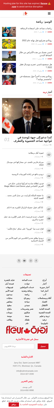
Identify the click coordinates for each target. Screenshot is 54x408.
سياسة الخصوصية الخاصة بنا (31, 404)
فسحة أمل (9, 284)
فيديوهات (9, 287)
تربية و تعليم (45, 316)
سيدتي (27, 305)
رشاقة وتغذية (27, 291)
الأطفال (45, 305)
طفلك (27, 320)
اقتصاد (44, 302)
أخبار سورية (44, 287)
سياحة (27, 302)
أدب (44, 294)
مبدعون (9, 294)
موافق (13, 404)
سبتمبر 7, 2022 (37, 59)
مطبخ (9, 305)
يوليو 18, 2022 (37, 71)
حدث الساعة (27, 280)
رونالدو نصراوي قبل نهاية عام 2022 (37, 40)
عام (27, 323)
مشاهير (9, 302)
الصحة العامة (44, 309)
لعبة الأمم (9, 291)
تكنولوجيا (44, 323)
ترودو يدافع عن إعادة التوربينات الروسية (28, 174)
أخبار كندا (44, 291)
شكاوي (27, 312)
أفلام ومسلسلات (44, 298)
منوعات (9, 312)
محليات (9, 298)
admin (49, 32)
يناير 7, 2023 (38, 32)
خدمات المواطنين (27, 287)
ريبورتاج (27, 298)
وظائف (9, 320)
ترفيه (44, 320)
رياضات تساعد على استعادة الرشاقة (36, 28)
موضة (9, 316)
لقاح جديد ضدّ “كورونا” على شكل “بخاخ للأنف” (25, 229)
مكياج (9, 309)
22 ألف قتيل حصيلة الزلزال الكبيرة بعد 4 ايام (25, 207)
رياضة (27, 294)
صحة (27, 316)
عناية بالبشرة (9, 280)
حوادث (27, 284)
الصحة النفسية (44, 312)
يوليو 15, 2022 (37, 83)
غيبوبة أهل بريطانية (36, 153)
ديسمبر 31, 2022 (36, 44)
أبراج (45, 280)
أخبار (45, 284)
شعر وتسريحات (27, 309)
